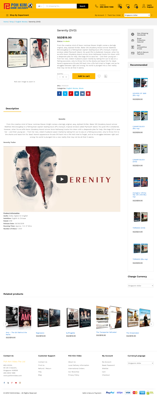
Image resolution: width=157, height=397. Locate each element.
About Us (72, 362)
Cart (104, 372)
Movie (81, 88)
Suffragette (70, 333)
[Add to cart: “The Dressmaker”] (131, 329)
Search (82, 6)
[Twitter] (8, 383)
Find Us (41, 365)
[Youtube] (16, 383)
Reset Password (108, 365)
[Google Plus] (12, 383)
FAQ (39, 372)
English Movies (72, 88)
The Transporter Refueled (106, 332)
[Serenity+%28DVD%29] (65, 93)
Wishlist (105, 368)
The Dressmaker (132, 333)
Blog (39, 375)
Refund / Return (44, 368)
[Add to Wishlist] (99, 76)
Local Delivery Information (78, 365)
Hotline (103, 5)
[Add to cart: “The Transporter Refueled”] (101, 328)
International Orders (76, 368)
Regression (40, 333)
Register (150, 7)
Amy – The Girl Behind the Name (16, 333)
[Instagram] (20, 382)
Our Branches (73, 372)
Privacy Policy (73, 375)
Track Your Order (114, 15)
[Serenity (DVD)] (59, 93)
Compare (106, 76)
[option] (18, 323)
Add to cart (84, 76)
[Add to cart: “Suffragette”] (71, 329)
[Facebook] (4, 383)
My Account (99, 15)
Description (12, 108)
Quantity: (60, 73)
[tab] (12, 109)
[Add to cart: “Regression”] (41, 329)
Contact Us (42, 362)
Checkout (106, 375)
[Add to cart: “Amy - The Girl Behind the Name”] (11, 329)
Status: (60, 41)
